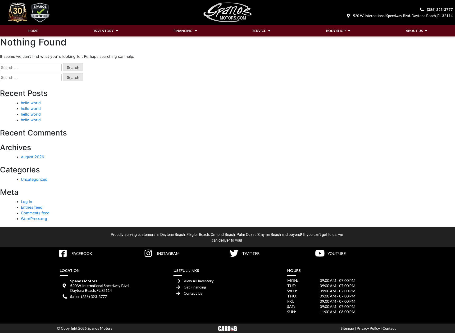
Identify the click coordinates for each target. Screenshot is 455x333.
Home (33, 31)
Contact (389, 328)
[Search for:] (31, 67)
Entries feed (31, 207)
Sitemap (347, 328)
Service (259, 31)
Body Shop (336, 31)
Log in (26, 201)
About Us (414, 31)
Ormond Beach (223, 234)
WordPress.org (34, 218)
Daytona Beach (172, 234)
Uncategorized (34, 179)
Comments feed (35, 213)
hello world (31, 102)
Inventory (104, 31)
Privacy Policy (368, 328)
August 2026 (32, 156)
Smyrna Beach (269, 234)
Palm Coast (246, 234)
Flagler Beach (198, 234)
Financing (182, 31)
